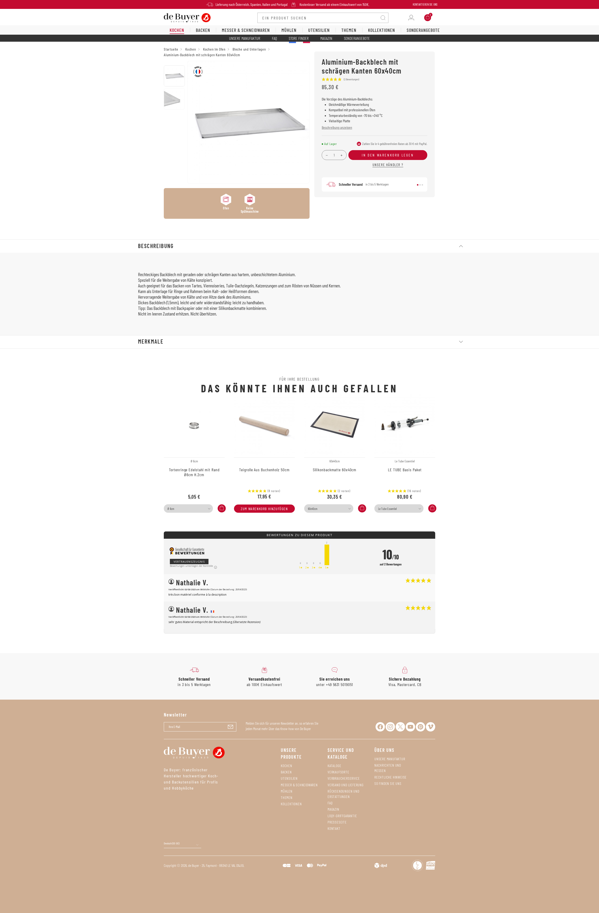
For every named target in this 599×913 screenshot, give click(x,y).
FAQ (274, 38)
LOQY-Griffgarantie (342, 815)
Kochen (286, 765)
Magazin (326, 38)
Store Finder (299, 38)
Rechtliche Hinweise (390, 777)
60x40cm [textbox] (312, 509)
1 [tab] (417, 185)
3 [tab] (422, 185)
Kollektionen (291, 804)
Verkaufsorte (338, 772)
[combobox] (188, 508)
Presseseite (337, 822)
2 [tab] (420, 185)
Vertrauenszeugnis (189, 561)
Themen (286, 797)
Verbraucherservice (344, 778)
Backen (286, 772)
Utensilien (289, 778)
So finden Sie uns (388, 783)
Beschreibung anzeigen (337, 127)
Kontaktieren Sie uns (425, 4)
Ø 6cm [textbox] (171, 509)
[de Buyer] (187, 17)
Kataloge (334, 765)
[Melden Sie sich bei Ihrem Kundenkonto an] (411, 17)
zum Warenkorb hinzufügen (264, 508)
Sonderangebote (357, 38)
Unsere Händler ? (388, 164)
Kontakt (334, 828)
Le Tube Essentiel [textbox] (387, 509)
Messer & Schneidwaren (299, 785)
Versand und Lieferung (346, 785)
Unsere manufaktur (389, 759)
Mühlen (286, 791)
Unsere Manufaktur (244, 38)
